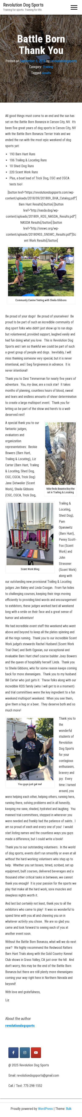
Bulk (68, 1109)
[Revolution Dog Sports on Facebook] (13, 1052)
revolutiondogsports (63, 61)
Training (48, 67)
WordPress (45, 1109)
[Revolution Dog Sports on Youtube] (36, 1052)
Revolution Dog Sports (23, 5)
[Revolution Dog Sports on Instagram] (25, 1052)
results (46, 73)
